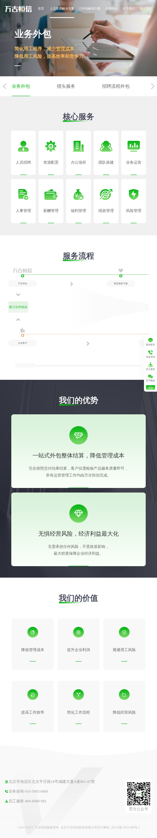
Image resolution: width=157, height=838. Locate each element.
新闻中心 (111, 8)
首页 (41, 8)
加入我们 (146, 8)
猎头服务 (66, 86)
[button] (152, 86)
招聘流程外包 (116, 86)
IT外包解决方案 (90, 8)
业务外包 (21, 86)
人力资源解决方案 (62, 8)
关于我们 (129, 8)
